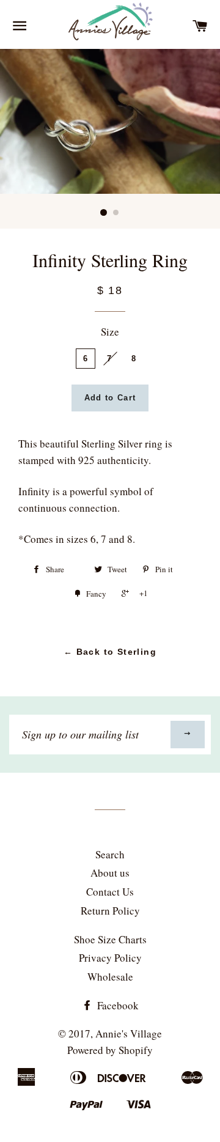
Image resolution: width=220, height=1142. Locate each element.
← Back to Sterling (110, 652)
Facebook (117, 1005)
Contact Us (110, 892)
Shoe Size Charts (110, 939)
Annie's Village (128, 1033)
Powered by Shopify (110, 1050)
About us (110, 873)
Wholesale (110, 977)
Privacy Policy (110, 958)
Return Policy (110, 911)
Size (110, 332)
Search (110, 854)
